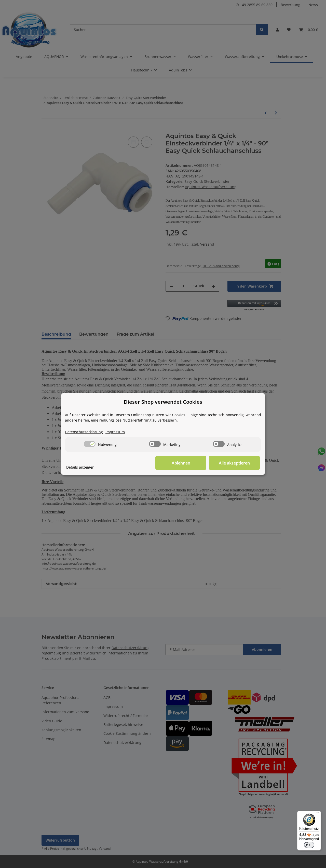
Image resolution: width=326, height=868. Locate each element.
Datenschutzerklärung (84, 431)
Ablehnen (181, 463)
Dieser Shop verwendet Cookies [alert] (163, 401)
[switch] (90, 444)
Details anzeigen (80, 467)
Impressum (115, 431)
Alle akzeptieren (234, 463)
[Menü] (318, 814)
